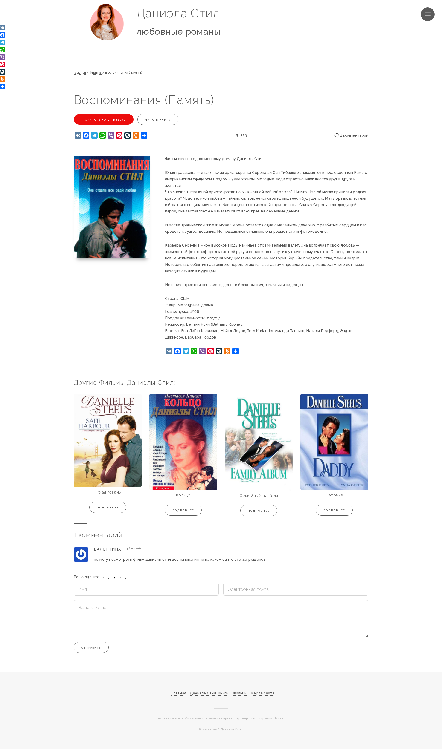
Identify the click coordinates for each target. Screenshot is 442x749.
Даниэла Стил (178, 13)
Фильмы (240, 693)
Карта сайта (262, 693)
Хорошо (120, 577)
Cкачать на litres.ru (105, 119)
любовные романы (178, 31)
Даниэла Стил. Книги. (209, 693)
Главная (178, 693)
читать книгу (158, 119)
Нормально (114, 577)
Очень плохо (103, 577)
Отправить (91, 647)
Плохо (108, 577)
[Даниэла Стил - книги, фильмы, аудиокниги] (106, 22)
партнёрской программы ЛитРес (260, 718)
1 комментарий (354, 135)
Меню (428, 14)
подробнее (108, 507)
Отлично (126, 577)
